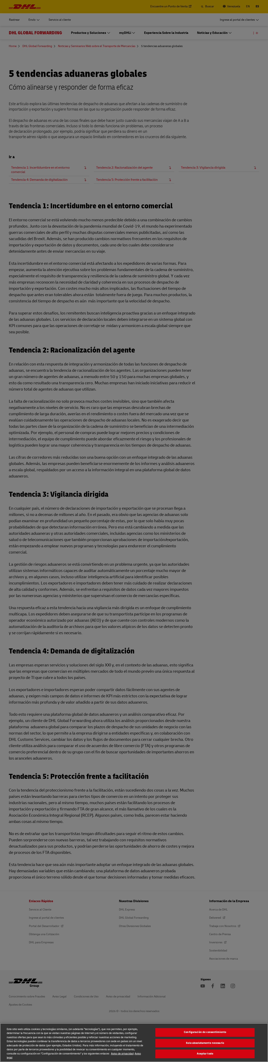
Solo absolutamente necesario (205, 1043)
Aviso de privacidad (122, 1053)
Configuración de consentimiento (205, 1032)
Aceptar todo (205, 1053)
